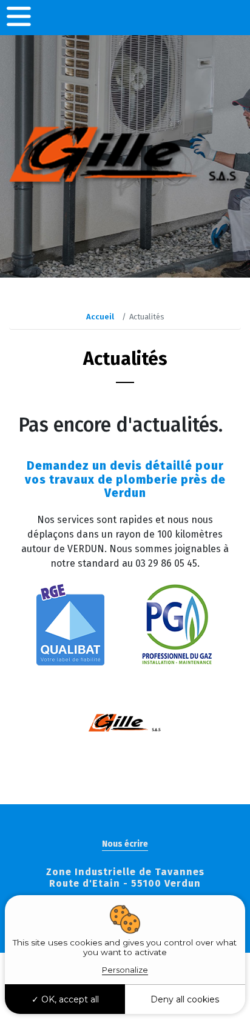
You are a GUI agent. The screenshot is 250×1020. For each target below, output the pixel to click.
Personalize (125, 970)
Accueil (100, 316)
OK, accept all (69, 999)
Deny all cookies (184, 999)
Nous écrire (125, 844)
